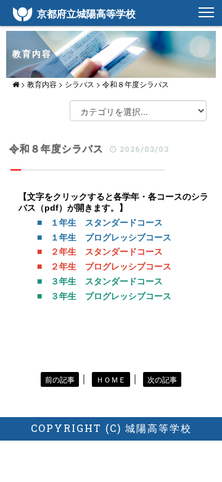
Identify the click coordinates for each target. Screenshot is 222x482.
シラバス (79, 83)
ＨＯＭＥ (111, 379)
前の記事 (60, 379)
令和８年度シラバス (135, 83)
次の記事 (162, 379)
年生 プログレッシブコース (115, 266)
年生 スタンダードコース (111, 251)
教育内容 (42, 83)
